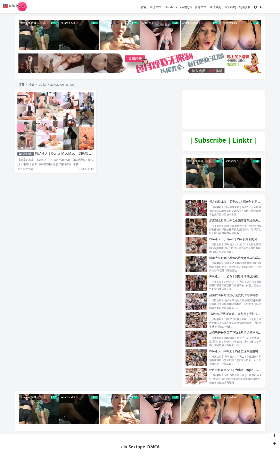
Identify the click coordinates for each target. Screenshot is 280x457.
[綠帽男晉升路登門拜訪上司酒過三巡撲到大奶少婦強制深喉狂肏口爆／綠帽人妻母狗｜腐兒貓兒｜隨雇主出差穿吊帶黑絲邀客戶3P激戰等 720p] (196, 339)
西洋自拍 (200, 7)
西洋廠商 (215, 7)
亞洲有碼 (230, 7)
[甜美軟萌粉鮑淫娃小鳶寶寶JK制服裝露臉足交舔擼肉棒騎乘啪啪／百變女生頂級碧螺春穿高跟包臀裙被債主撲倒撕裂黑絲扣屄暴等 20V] (196, 301)
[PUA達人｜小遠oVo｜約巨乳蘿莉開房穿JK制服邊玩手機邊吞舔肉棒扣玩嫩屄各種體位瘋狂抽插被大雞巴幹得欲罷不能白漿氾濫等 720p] (196, 245)
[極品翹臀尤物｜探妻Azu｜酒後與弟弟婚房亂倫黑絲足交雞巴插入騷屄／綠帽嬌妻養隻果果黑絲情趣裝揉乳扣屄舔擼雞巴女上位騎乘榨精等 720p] (196, 208)
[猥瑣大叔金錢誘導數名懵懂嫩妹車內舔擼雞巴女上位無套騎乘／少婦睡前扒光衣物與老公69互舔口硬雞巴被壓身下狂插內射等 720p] (196, 264)
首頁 (144, 7)
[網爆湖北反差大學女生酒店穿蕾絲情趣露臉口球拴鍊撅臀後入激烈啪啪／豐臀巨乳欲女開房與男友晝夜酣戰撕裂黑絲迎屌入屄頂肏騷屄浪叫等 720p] (196, 226)
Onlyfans (171, 7)
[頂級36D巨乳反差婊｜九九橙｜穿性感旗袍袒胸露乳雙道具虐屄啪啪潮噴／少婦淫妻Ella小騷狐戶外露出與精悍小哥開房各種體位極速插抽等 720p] (196, 320)
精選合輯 (245, 7)
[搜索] (261, 7)
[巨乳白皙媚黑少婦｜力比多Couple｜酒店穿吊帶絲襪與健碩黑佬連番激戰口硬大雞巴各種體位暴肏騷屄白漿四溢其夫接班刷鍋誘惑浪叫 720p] (196, 376)
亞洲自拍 (155, 7)
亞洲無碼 (186, 7)
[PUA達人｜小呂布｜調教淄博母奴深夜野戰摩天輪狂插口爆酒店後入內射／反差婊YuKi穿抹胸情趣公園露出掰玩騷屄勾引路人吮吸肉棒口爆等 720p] (196, 282)
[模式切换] (255, 7)
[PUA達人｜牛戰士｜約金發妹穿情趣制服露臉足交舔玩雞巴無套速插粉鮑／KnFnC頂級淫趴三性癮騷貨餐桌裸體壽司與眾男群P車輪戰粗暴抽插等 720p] (196, 357)
